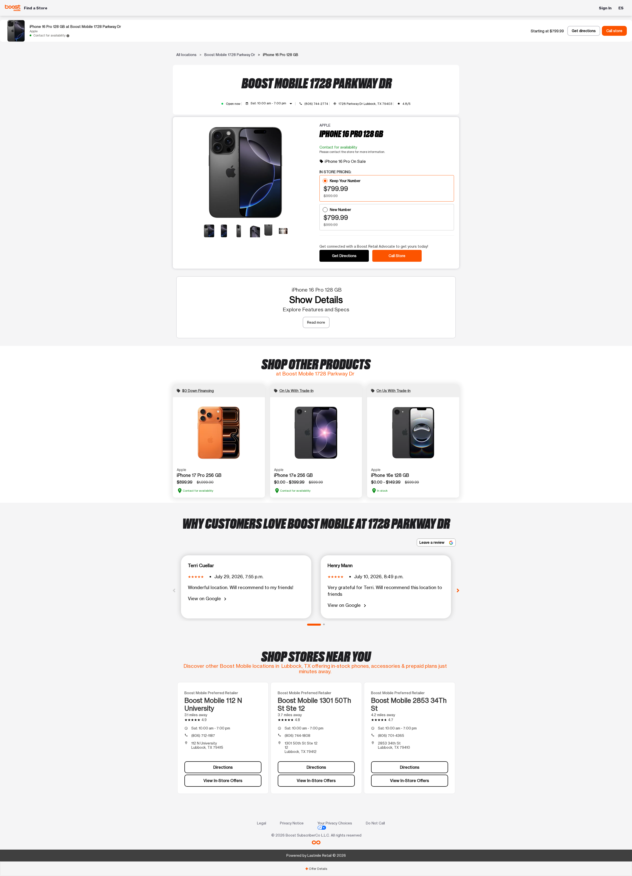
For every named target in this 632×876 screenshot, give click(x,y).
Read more (316, 322)
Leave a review (432, 542)
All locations (186, 55)
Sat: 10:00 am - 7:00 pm (272, 104)
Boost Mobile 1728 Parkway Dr (229, 55)
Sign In (605, 8)
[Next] (458, 590)
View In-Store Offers (222, 780)
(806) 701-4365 (391, 735)
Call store (614, 31)
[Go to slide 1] (314, 625)
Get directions (584, 31)
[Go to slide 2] (324, 625)
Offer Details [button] (316, 869)
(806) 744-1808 (297, 735)
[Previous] (174, 590)
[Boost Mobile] (12, 8)
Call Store (397, 256)
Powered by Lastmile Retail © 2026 (316, 855)
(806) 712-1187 (203, 735)
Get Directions (344, 256)
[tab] (316, 869)
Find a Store (35, 8)
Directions (223, 767)
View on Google (208, 599)
